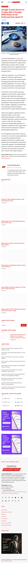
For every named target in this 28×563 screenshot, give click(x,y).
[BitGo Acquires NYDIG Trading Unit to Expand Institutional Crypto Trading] (14, 300)
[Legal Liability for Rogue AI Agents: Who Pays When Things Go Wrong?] (14, 278)
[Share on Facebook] (2, 23)
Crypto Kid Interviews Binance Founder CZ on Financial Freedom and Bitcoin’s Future (18, 336)
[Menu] (2, 2)
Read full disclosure (5, 158)
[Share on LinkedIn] (8, 23)
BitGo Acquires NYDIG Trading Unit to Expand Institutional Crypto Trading (13, 309)
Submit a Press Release (6, 512)
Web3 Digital (3, 561)
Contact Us (3, 516)
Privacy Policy (4, 518)
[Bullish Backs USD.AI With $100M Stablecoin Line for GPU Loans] (14, 212)
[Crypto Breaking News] (14, 2)
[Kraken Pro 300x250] (11, 430)
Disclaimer (3, 520)
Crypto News (5, 6)
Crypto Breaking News (13, 165)
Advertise (3, 514)
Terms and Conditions (6, 523)
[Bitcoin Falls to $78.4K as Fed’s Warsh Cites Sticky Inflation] (14, 234)
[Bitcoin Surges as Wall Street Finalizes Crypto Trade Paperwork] (14, 256)
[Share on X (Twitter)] (5, 23)
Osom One (10, 561)
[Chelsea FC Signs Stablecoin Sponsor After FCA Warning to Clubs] (14, 190)
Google (18, 58)
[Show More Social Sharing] (10, 23)
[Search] (26, 2)
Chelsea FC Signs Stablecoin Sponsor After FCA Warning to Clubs (12, 200)
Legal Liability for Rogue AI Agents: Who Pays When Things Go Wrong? (13, 287)
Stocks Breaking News (6, 525)
